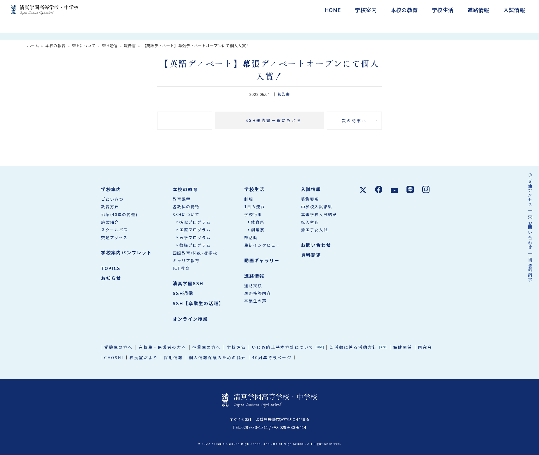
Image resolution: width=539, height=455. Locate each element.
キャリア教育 (186, 260)
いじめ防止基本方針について (283, 347)
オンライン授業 (190, 318)
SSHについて (186, 214)
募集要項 (310, 199)
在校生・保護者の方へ (162, 347)
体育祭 (257, 222)
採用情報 (173, 357)
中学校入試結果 (316, 206)
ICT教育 (181, 268)
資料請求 (530, 272)
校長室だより (143, 357)
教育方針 (110, 206)
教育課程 (182, 199)
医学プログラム (195, 237)
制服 (248, 199)
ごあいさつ (112, 199)
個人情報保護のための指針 (217, 357)
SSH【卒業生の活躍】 (198, 303)
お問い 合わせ (530, 235)
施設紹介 (110, 222)
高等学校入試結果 (319, 214)
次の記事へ (354, 120)
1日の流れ (254, 206)
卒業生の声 (255, 301)
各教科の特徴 (186, 206)
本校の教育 (404, 9)
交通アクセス (114, 237)
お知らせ (111, 278)
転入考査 (310, 222)
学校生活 (442, 9)
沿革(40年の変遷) (119, 214)
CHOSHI (114, 357)
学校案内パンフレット (126, 252)
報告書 (284, 94)
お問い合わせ (316, 244)
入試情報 (514, 9)
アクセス (530, 193)
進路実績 (253, 285)
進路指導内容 (257, 293)
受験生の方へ (118, 347)
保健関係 (402, 347)
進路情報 (478, 9)
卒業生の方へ (206, 347)
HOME (333, 9)
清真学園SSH (188, 283)
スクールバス (114, 229)
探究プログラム (195, 222)
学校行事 (253, 214)
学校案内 (365, 9)
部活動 (251, 237)
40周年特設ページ (272, 357)
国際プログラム (195, 229)
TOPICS (110, 268)
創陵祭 (257, 229)
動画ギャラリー (262, 260)
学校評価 (236, 347)
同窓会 (425, 347)
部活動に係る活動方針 (353, 347)
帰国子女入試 (314, 229)
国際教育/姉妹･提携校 (195, 253)
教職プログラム (195, 245)
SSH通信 (183, 293)
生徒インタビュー (262, 245)
